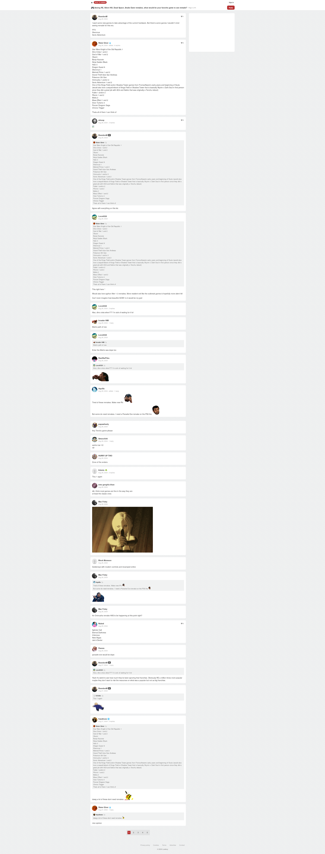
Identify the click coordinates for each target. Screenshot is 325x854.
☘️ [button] (106, 470)
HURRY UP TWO (105, 455)
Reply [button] (231, 7)
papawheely (103, 424)
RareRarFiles (103, 358)
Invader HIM (103, 320)
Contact (182, 845)
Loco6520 (102, 216)
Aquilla (101, 388)
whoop (101, 120)
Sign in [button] (231, 2)
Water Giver (103, 43)
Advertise (173, 845)
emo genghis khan (106, 484)
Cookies (156, 845)
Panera (101, 648)
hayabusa (102, 719)
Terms (164, 845)
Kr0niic (101, 470)
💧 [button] (110, 43)
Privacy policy (145, 845)
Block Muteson (104, 560)
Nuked (101, 623)
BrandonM (102, 16)
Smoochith (103, 438)
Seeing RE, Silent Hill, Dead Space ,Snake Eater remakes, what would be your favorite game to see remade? (140, 7)
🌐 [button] (108, 719)
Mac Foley (102, 501)
